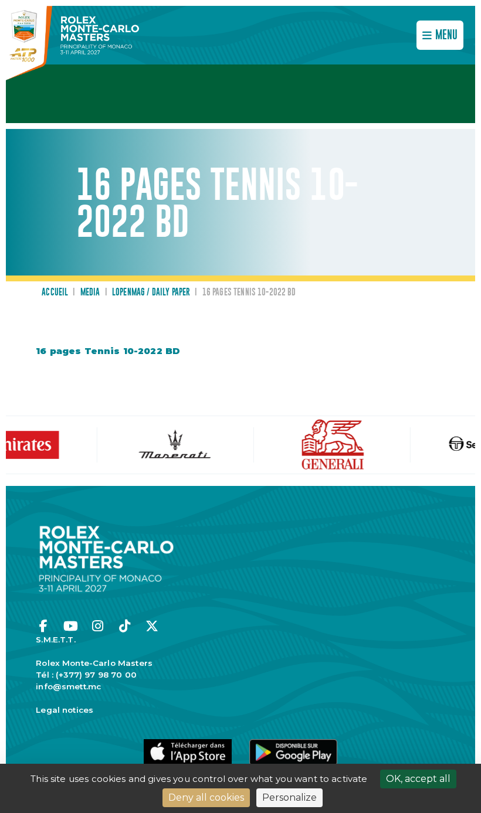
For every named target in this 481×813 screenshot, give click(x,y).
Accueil (55, 292)
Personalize (289, 797)
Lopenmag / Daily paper (151, 292)
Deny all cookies (206, 797)
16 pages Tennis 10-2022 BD (108, 350)
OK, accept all (418, 778)
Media (90, 292)
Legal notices (64, 710)
